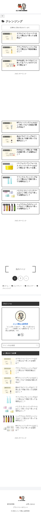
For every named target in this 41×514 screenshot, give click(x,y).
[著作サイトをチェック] (18, 334)
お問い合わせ (30, 504)
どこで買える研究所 (20, 324)
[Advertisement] (20, 95)
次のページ (20, 269)
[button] (37, 345)
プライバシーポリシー (20, 507)
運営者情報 (10, 504)
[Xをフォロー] (22, 334)
